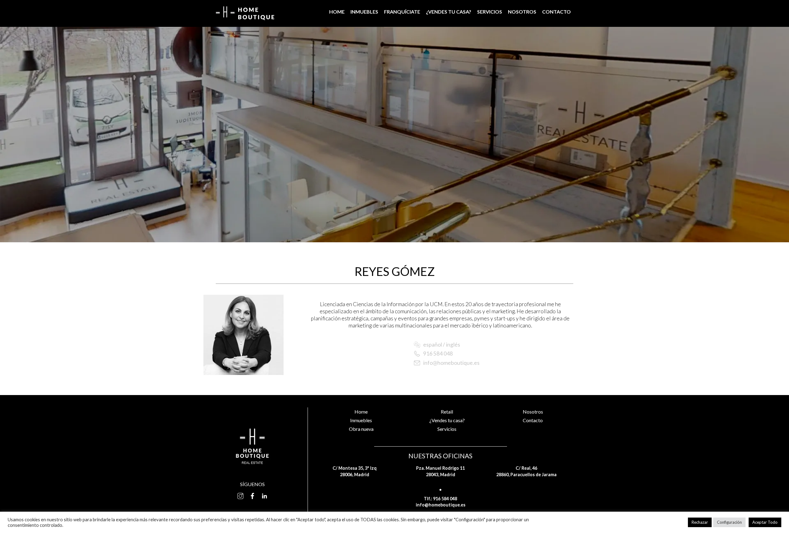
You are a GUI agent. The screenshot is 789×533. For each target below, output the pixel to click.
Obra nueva (361, 429)
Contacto (556, 12)
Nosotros (522, 12)
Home (337, 12)
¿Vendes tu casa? (448, 12)
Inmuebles (364, 12)
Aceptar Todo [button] (765, 522)
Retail (447, 411)
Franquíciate (402, 12)
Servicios (489, 12)
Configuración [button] (729, 522)
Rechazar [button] (700, 522)
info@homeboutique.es (451, 363)
